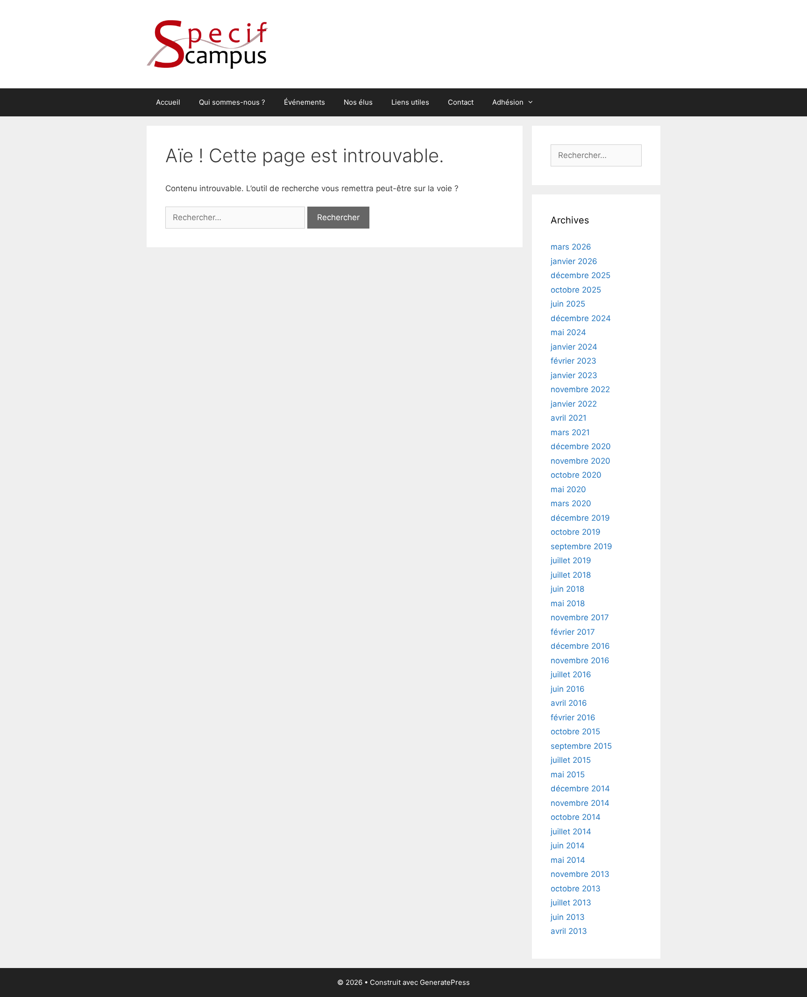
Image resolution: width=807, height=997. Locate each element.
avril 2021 (569, 418)
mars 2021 (570, 432)
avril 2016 (569, 703)
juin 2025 (568, 303)
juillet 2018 (571, 575)
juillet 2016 (571, 674)
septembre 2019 (581, 546)
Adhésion (508, 102)
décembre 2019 (580, 518)
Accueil (168, 102)
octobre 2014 (576, 817)
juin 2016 (568, 689)
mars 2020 (571, 503)
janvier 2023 (574, 375)
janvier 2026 (574, 261)
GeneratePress (445, 982)
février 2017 (573, 632)
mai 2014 (568, 860)
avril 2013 (569, 931)
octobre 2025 (576, 289)
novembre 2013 (580, 874)
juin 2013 (568, 917)
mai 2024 (568, 332)
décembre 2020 (581, 446)
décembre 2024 (581, 318)
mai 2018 (568, 603)
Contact (461, 102)
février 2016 (573, 717)
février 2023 (573, 361)
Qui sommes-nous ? (232, 102)
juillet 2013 (571, 902)
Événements (304, 102)
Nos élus (358, 102)
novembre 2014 (580, 803)
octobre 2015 (575, 731)
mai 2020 (568, 489)
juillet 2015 (571, 760)
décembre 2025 (580, 275)
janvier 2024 (574, 346)
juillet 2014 (571, 831)
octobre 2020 (576, 475)
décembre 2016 (580, 646)
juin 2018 (567, 589)
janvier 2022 (574, 404)
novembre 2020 (580, 461)
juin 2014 (568, 845)
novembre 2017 (580, 617)
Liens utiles (410, 102)
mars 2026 (571, 246)
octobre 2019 (576, 532)
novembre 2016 (580, 660)
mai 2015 (568, 774)
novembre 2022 (580, 389)
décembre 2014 (580, 788)
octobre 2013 (576, 888)
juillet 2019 (571, 560)
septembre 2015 (581, 746)
